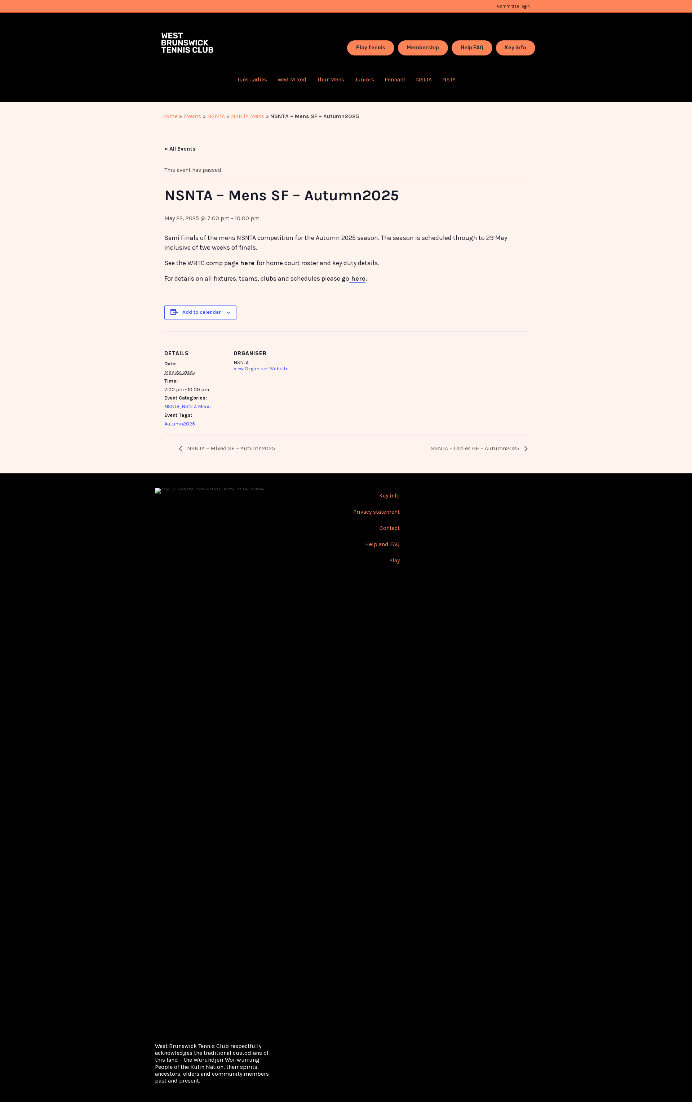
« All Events (180, 148)
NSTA (449, 79)
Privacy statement (376, 511)
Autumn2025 (179, 424)
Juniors (364, 79)
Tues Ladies (252, 79)
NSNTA (216, 116)
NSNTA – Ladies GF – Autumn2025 (475, 448)
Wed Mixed (292, 79)
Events (192, 116)
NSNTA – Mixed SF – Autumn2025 (230, 448)
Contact (390, 528)
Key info (389, 495)
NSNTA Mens (247, 116)
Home (170, 116)
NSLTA (424, 79)
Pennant (395, 79)
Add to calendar (201, 312)
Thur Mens (330, 79)
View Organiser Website (261, 369)
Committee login (513, 6)
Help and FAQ (382, 544)
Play (394, 560)
